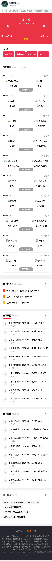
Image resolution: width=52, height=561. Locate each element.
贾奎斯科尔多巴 (40, 226)
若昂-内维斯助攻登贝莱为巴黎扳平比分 (22, 291)
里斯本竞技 (12, 86)
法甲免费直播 (33, 502)
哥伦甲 (46, 96)
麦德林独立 (12, 226)
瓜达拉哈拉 (12, 265)
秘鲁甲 (46, 116)
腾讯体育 (43, 54)
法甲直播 (31, 531)
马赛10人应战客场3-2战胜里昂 (19, 297)
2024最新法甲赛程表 (13, 507)
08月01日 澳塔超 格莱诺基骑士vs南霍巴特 (36, 11)
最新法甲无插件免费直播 (14, 517)
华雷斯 (40, 246)
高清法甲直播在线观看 (13, 502)
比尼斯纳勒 (40, 126)
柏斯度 (12, 106)
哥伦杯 (46, 215)
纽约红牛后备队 (40, 166)
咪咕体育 (20, 54)
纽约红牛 (40, 265)
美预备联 (45, 156)
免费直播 (32, 54)
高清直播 (8, 54)
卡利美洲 (40, 106)
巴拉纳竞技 (40, 186)
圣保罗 (12, 186)
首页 (9, 11)
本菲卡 (40, 86)
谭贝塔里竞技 (40, 146)
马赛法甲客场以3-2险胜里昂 (18, 303)
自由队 (12, 146)
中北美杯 (45, 195)
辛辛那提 (40, 206)
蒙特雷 (12, 206)
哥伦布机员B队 (12, 166)
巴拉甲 (46, 136)
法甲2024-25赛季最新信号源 (16, 512)
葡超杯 (46, 76)
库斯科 (12, 126)
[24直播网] (9, 6)
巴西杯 (46, 176)
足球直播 (16, 11)
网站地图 (43, 552)
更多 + (47, 284)
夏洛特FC (12, 246)
